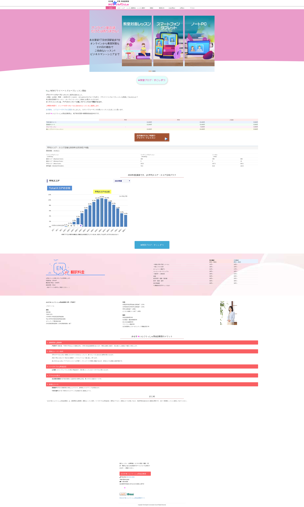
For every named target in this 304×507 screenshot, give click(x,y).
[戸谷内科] (130, 494)
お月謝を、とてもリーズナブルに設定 (59, 109)
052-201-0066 (131, 477)
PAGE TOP (296, 490)
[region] (152, 41)
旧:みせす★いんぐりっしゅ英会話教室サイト (132, 498)
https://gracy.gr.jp (124, 479)
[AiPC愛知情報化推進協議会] (123, 494)
